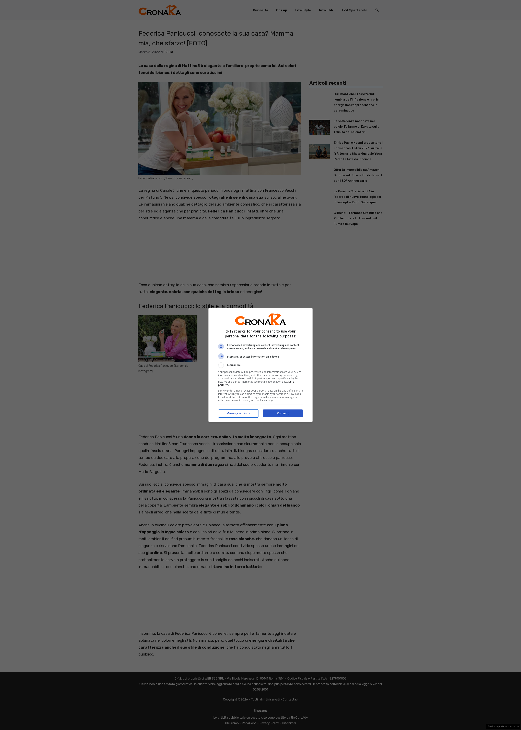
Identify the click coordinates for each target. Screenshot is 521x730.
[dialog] (260, 365)
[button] (260, 365)
